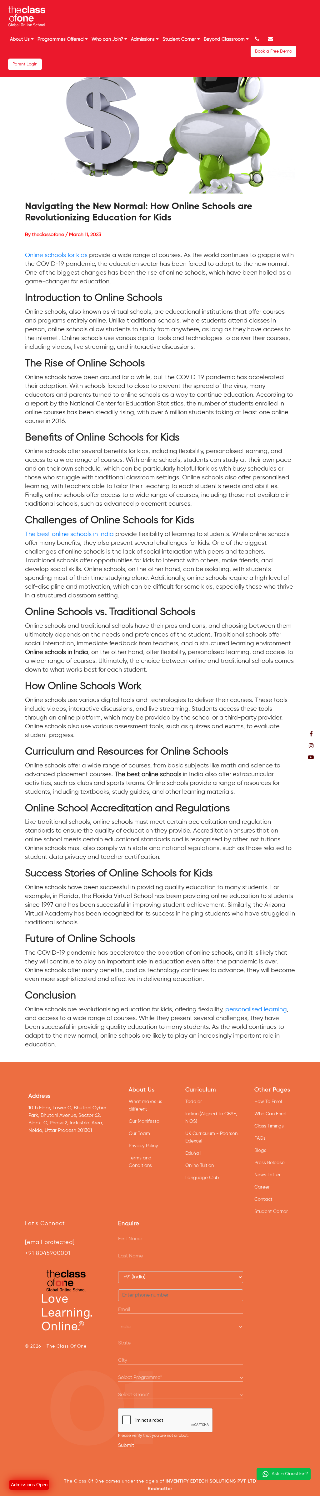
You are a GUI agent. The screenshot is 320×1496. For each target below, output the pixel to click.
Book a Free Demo (273, 51)
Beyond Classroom (225, 39)
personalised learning (256, 1009)
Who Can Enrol (270, 1114)
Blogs (260, 1150)
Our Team (139, 1133)
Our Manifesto (144, 1121)
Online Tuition (199, 1165)
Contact (263, 1199)
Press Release (269, 1162)
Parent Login (25, 64)
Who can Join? (108, 39)
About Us (20, 39)
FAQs (260, 1138)
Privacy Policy (143, 1145)
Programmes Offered (61, 39)
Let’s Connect (45, 1223)
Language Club (202, 1177)
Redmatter (160, 1489)
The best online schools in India (69, 534)
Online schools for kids (56, 255)
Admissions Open (29, 1484)
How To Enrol (268, 1101)
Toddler (193, 1101)
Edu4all (193, 1153)
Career (262, 1187)
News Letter (267, 1175)
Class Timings (269, 1126)
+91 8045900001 (47, 1253)
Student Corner (179, 39)
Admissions (143, 39)
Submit (126, 1445)
